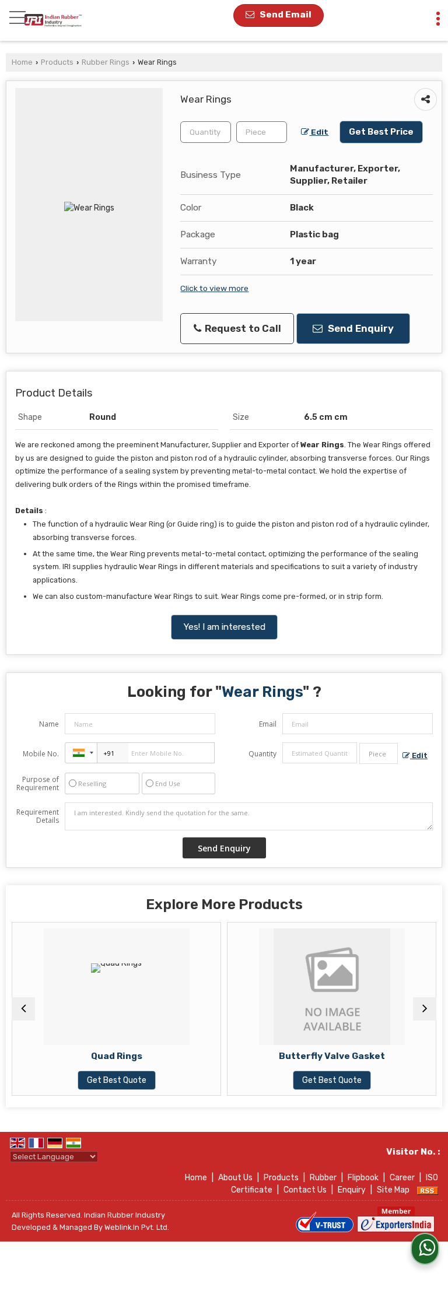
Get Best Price (381, 132)
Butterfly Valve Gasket (288, 1056)
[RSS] (427, 1190)
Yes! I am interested (224, 627)
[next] (424, 1009)
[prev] (23, 1009)
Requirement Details (37, 816)
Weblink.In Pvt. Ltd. (136, 1227)
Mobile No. (41, 754)
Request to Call (241, 328)
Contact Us (305, 1190)
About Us (235, 1178)
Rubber (323, 1178)
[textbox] (261, 132)
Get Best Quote (73, 1080)
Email (267, 724)
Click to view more (214, 288)
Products (57, 62)
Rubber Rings (106, 62)
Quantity (262, 754)
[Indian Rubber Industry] (53, 20)
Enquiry (352, 1190)
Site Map (393, 1190)
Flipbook (363, 1178)
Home (22, 62)
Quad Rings (73, 1056)
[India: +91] (81, 752)
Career (402, 1178)
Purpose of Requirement (37, 784)
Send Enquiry (360, 328)
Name (49, 724)
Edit (318, 131)
